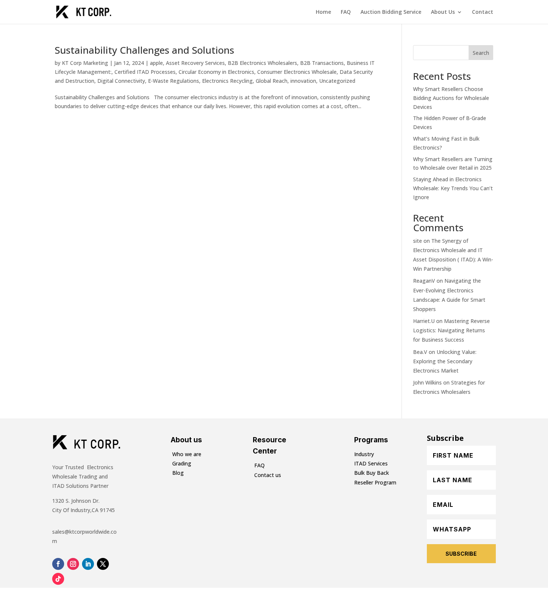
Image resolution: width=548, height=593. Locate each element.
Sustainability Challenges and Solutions (144, 50)
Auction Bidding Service (390, 12)
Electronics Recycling (227, 80)
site (417, 240)
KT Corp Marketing (85, 62)
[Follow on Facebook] (58, 564)
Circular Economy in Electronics (216, 71)
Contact (482, 12)
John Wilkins (427, 382)
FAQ (346, 12)
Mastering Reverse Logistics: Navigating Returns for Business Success (451, 330)
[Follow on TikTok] (58, 579)
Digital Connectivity (121, 80)
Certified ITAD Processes (145, 71)
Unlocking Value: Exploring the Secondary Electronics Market (444, 361)
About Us (443, 12)
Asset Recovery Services (195, 62)
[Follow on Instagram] (73, 564)
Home (323, 12)
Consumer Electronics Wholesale (297, 71)
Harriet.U (424, 320)
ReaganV (424, 280)
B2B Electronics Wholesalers (262, 62)
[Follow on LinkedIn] (88, 564)
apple (156, 62)
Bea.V (420, 351)
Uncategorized (337, 80)
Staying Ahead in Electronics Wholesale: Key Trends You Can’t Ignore (453, 188)
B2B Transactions (322, 62)
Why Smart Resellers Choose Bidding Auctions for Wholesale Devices (451, 97)
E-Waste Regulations (173, 80)
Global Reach (271, 80)
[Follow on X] (103, 564)
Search (481, 52)
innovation (303, 80)
